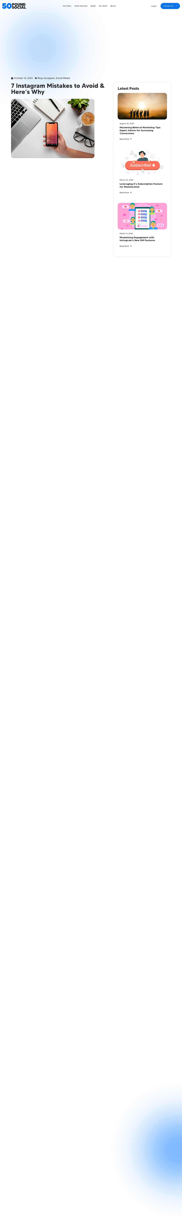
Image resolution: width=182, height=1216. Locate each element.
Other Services (80, 6)
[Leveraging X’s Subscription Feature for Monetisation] (142, 162)
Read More (124, 139)
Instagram (49, 78)
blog (40, 78)
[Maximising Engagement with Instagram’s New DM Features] (142, 216)
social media (63, 78)
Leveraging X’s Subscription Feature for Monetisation (141, 185)
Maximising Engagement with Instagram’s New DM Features (137, 239)
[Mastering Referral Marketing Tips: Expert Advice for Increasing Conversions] (142, 106)
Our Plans (67, 6)
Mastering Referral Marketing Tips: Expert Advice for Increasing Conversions (140, 130)
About (113, 6)
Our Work (103, 6)
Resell (93, 6)
